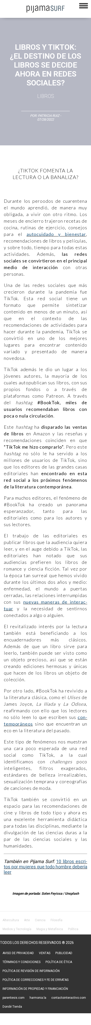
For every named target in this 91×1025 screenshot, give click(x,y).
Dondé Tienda (12, 1006)
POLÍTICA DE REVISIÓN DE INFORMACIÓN (31, 971)
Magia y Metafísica (49, 929)
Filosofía (56, 920)
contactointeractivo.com (68, 997)
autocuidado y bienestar (56, 234)
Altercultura (11, 920)
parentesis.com (14, 997)
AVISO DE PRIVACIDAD (18, 953)
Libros (45, 96)
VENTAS (44, 953)
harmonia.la (38, 997)
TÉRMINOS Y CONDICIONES (21, 962)
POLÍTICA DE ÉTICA (59, 962)
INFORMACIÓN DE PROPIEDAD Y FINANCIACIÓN (35, 989)
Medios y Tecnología (17, 929)
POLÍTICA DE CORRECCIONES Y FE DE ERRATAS (36, 980)
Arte (27, 920)
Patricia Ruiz (48, 116)
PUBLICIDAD (63, 953)
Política (73, 929)
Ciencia (40, 920)
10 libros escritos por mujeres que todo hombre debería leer (45, 867)
